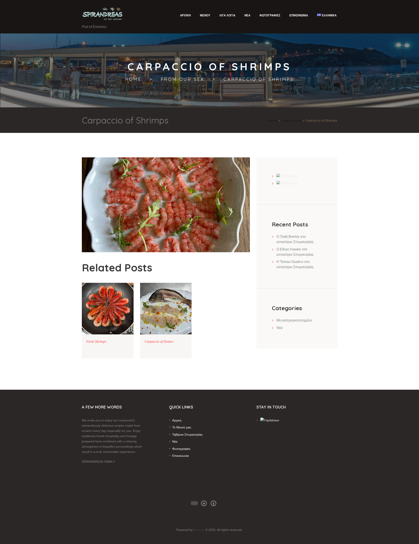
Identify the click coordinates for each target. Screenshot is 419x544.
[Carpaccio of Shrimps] (166, 204)
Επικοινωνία (180, 455)
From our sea (182, 79)
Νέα (279, 328)
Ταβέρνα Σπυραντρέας (187, 434)
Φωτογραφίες (181, 448)
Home (133, 79)
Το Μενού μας (181, 427)
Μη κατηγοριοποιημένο (294, 320)
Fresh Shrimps (96, 341)
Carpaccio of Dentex (158, 341)
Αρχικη (176, 420)
